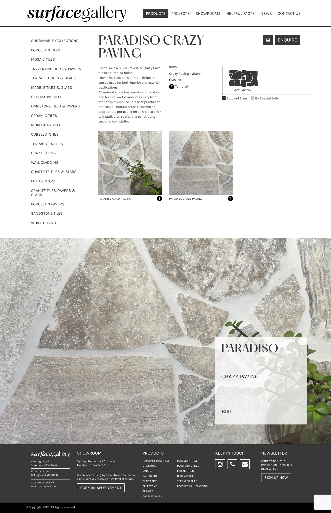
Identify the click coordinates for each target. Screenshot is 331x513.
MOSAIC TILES (43, 59)
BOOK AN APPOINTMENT (100, 487)
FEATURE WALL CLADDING (192, 486)
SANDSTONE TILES (47, 213)
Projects (180, 13)
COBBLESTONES (45, 134)
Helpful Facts (240, 13)
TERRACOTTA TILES (47, 143)
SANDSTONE (150, 476)
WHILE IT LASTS (44, 222)
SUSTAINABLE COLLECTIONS (55, 40)
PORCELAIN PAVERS (47, 204)
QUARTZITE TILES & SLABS (54, 171)
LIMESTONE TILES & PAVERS (55, 106)
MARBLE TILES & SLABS (51, 87)
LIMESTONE (149, 465)
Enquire (287, 40)
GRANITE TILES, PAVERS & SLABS (53, 192)
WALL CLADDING (44, 162)
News (266, 13)
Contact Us (289, 13)
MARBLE (147, 470)
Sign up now (276, 477)
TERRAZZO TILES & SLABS (53, 78)
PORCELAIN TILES (45, 50)
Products (156, 13)
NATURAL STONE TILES (156, 460)
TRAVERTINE (149, 481)
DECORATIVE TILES (47, 97)
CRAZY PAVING (43, 153)
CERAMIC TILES (44, 115)
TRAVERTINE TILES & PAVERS (56, 68)
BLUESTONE (149, 486)
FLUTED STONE (43, 181)
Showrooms (208, 13)
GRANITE (147, 491)
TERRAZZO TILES (187, 481)
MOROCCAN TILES (46, 124)
